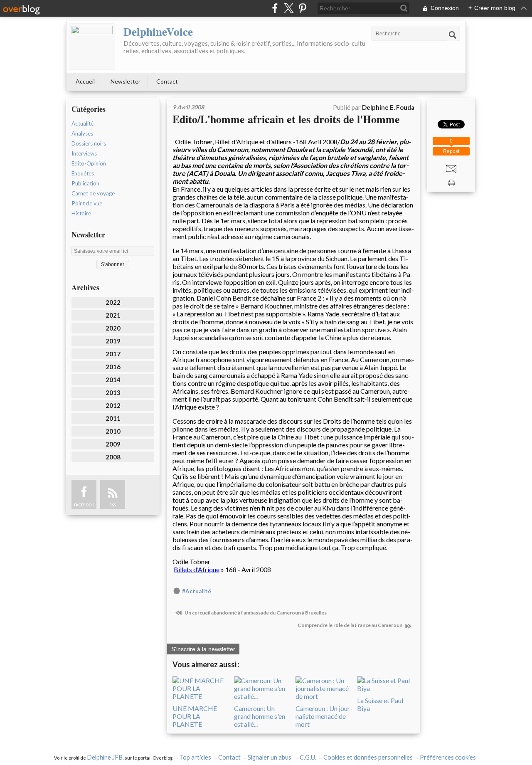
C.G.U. (308, 757)
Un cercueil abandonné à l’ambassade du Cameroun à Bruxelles (255, 613)
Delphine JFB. (105, 757)
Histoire (81, 213)
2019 (113, 341)
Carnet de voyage (93, 193)
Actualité (82, 123)
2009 (113, 444)
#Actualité (196, 591)
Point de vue (86, 203)
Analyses (82, 133)
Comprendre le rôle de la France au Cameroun (350, 625)
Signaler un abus (270, 757)
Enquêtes (82, 173)
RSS (112, 505)
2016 (113, 366)
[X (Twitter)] (288, 8)
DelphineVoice (158, 31)
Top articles (195, 757)
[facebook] (275, 8)
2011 (113, 418)
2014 (113, 379)
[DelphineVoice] (92, 46)
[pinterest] (302, 8)
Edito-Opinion (88, 163)
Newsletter (125, 81)
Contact (167, 81)
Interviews (84, 153)
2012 (113, 405)
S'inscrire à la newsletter (203, 649)
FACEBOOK (84, 505)
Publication (85, 183)
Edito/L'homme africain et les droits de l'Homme (286, 119)
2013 (113, 392)
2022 (113, 302)
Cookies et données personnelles (368, 757)
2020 (113, 328)
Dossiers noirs (88, 143)
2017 (113, 354)
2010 (113, 431)
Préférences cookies (448, 757)
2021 (113, 315)
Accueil (85, 81)
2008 (113, 457)
